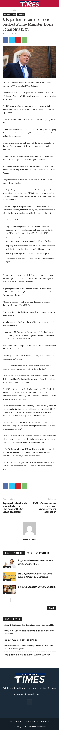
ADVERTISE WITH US (31, 721)
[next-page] (9, 600)
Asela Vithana (29, 539)
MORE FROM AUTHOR (38, 553)
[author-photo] (29, 535)
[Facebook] (5, 40)
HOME (10, 721)
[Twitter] (12, 40)
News (14, 14)
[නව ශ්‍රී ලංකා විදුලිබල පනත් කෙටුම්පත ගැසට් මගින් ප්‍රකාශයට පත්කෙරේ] (9, 576)
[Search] (55, 3)
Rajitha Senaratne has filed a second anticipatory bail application (44, 507)
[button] (4, 3)
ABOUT (18, 721)
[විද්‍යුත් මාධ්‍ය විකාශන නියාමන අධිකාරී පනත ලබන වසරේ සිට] (9, 563)
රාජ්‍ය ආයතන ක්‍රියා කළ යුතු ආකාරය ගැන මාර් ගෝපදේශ (27, 655)
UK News (21, 14)
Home (5, 10)
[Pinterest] (18, 40)
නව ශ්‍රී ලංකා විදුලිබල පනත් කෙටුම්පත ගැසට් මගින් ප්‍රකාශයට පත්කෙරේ (29, 632)
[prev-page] (4, 600)
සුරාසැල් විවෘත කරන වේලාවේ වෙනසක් (37, 586)
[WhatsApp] (24, 40)
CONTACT (45, 721)
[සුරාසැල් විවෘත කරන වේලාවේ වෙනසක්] (9, 589)
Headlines (14, 10)
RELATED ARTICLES (14, 553)
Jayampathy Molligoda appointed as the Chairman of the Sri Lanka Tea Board (15, 507)
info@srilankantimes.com (35, 694)
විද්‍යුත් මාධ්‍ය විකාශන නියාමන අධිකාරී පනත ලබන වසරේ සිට (29, 625)
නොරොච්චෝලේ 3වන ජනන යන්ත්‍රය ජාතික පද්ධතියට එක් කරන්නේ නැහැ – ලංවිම (28, 647)
